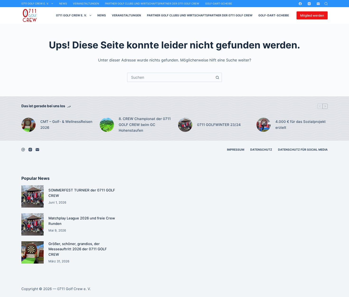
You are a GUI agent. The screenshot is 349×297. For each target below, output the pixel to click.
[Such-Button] (217, 77)
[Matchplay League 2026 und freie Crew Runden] (32, 224)
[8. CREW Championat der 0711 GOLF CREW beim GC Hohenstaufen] (107, 125)
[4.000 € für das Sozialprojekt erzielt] (263, 125)
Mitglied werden (312, 15)
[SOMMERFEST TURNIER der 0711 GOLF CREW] (32, 196)
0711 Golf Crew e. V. (35, 3)
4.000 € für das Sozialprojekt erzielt (300, 124)
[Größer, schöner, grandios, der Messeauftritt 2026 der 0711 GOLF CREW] (32, 252)
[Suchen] (326, 3)
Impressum (235, 149)
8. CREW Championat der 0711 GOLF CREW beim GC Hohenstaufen (145, 124)
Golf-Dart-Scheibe (218, 3)
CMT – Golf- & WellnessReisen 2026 (66, 124)
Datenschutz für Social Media (303, 149)
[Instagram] (309, 3)
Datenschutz (261, 149)
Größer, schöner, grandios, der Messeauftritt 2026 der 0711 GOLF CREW (77, 249)
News (63, 3)
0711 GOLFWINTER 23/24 (219, 124)
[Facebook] (300, 3)
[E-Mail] (318, 3)
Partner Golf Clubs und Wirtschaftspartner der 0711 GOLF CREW (152, 3)
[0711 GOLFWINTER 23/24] (185, 125)
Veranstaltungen (86, 3)
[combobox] (170, 77)
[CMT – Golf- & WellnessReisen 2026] (28, 125)
